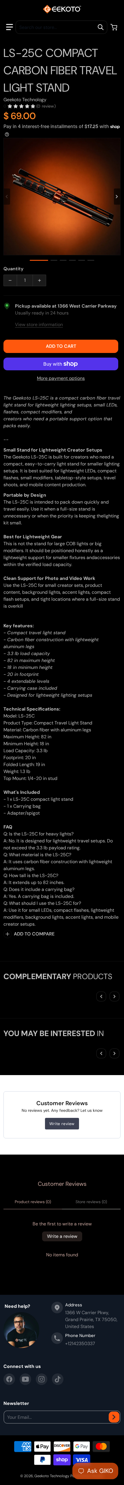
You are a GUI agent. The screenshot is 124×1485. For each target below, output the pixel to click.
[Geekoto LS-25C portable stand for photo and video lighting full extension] (90, 260)
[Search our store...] (100, 27)
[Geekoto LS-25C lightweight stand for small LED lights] (63, 260)
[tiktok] (57, 1379)
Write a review (62, 1236)
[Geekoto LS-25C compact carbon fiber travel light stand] (39, 260)
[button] (9, 27)
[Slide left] (7, 196)
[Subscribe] (114, 1417)
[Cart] (114, 27)
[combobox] (61, 27)
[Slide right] (117, 196)
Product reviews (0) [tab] (33, 1201)
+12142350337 (80, 1343)
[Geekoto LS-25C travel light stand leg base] (72, 260)
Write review (62, 1123)
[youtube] (25, 1379)
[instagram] (41, 1379)
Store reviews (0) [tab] (91, 1201)
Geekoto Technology (51, 1475)
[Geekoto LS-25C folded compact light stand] (53, 260)
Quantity (13, 269)
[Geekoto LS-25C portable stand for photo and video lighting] (81, 260)
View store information (39, 324)
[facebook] (9, 1379)
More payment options (61, 378)
